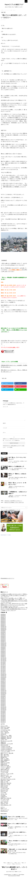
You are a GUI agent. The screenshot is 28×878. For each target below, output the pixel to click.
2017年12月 (3, 658)
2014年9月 (3, 711)
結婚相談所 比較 (5, 738)
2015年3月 (3, 702)
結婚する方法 (4, 765)
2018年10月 (3, 645)
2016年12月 (3, 674)
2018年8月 (3, 648)
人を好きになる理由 (5, 749)
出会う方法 (3, 731)
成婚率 (2, 742)
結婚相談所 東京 (5, 736)
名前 (4, 423)
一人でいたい (4, 800)
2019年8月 (3, 632)
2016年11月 (3, 675)
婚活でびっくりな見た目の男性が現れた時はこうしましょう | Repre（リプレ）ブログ (14, 609)
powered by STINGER (16, 875)
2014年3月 (3, 719)
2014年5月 (3, 716)
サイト (4, 432)
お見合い (3, 739)
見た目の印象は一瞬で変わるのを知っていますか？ (13, 607)
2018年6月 (3, 651)
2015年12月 (3, 690)
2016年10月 (3, 677)
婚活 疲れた (4, 756)
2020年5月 (3, 619)
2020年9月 (3, 614)
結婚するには (4, 762)
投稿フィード (4, 808)
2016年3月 (3, 686)
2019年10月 (3, 629)
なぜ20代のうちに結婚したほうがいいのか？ (11, 594)
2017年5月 (3, 667)
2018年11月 (3, 644)
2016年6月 (3, 682)
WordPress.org (4, 811)
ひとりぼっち (4, 799)
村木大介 (3, 726)
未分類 (2, 734)
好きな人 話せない (5, 776)
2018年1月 (3, 656)
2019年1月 (3, 641)
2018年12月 (3, 643)
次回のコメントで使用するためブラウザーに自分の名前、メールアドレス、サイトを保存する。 (14, 439)
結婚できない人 (4, 784)
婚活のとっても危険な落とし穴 (16, 466)
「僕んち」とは (16, 862)
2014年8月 (3, 712)
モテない (3, 794)
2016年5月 (3, 683)
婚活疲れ (3, 757)
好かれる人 (3, 790)
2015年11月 (3, 692)
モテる (2, 792)
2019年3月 (3, 638)
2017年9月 (3, 662)
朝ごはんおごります (5, 741)
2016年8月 (3, 679)
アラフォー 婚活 (5, 766)
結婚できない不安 (5, 798)
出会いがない (4, 727)
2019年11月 (3, 628)
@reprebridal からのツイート (7, 578)
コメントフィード (5, 809)
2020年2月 (3, 624)
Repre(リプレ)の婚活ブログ (14, 4)
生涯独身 (3, 796)
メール (5, 427)
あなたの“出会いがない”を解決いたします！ (14, 871)
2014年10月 (3, 709)
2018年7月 (3, 649)
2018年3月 (3, 653)
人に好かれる (4, 788)
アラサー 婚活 (4, 768)
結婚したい (3, 758)
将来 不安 (3, 802)
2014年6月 (3, 715)
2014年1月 (3, 722)
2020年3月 (3, 622)
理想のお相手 (4, 769)
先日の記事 (3, 340)
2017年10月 (3, 660)
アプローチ (3, 772)
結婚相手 (3, 761)
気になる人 (3, 771)
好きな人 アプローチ (6, 773)
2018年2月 (3, 655)
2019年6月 (3, 634)
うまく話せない (4, 777)
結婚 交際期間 (4, 760)
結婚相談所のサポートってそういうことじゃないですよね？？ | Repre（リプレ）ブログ (14, 605)
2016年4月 (3, 685)
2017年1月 (3, 673)
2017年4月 (3, 668)
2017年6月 (3, 666)
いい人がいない (4, 730)
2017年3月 (3, 670)
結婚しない (3, 781)
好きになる (3, 745)
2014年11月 (3, 708)
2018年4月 (3, 652)
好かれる (3, 787)
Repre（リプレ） (5, 735)
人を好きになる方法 (5, 747)
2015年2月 (3, 704)
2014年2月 (3, 720)
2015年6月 (3, 698)
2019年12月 (3, 626)
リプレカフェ (4, 751)
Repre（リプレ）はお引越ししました (9, 598)
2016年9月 (3, 678)
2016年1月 (3, 689)
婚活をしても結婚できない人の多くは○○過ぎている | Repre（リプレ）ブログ (14, 595)
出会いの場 (3, 728)
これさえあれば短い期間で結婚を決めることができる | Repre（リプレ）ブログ (14, 601)
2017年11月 (3, 659)
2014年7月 (3, 713)
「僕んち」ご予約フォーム (7, 862)
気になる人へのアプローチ (7, 779)
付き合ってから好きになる (7, 750)
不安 (2, 795)
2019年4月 (3, 637)
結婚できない (4, 780)
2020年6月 (3, 618)
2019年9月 (3, 630)
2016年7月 (3, 681)
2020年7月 (3, 617)
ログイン (3, 807)
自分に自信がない (5, 805)
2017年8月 (3, 663)
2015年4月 (3, 701)
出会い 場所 (4, 732)
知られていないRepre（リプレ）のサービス (14, 502)
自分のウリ (3, 791)
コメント (5, 406)
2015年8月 (3, 696)
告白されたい (4, 775)
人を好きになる (4, 746)
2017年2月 (3, 671)
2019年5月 (3, 636)
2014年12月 (3, 707)
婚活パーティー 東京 (6, 753)
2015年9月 (3, 694)
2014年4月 (3, 717)
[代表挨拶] (12, 531)
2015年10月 (3, 693)
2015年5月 (3, 700)
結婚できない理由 (5, 783)
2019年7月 (3, 633)
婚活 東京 (4, 378)
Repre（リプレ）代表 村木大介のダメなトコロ (12, 603)
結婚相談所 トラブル (6, 743)
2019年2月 (3, 640)
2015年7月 (3, 697)
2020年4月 (3, 621)
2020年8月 (3, 615)
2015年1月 (3, 705)
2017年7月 (3, 664)
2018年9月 (3, 647)
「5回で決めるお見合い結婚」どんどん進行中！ (12, 599)
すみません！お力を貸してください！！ (13, 500)
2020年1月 (3, 625)
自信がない (3, 803)
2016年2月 (3, 688)
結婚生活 (3, 764)
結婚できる (3, 785)
